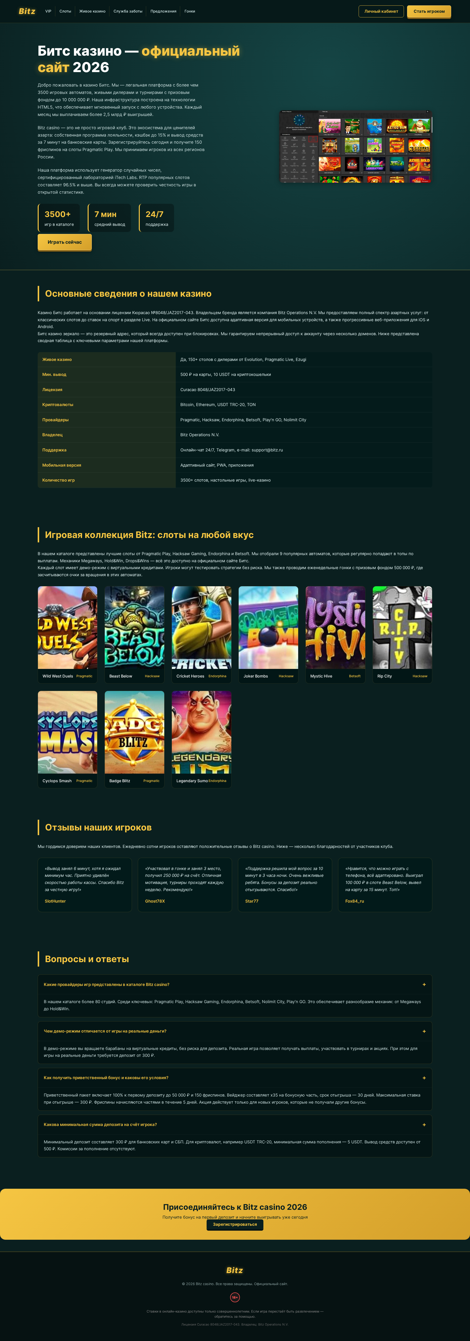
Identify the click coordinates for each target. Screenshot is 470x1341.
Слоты (65, 11)
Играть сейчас (65, 242)
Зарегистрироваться (235, 1224)
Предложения (163, 11)
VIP (48, 11)
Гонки (190, 11)
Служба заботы (128, 11)
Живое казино (92, 11)
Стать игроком (429, 11)
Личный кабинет (381, 11)
